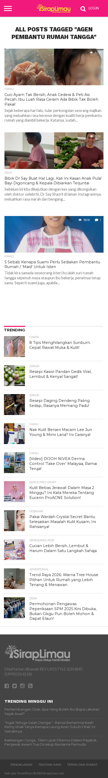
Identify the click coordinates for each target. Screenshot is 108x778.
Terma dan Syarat (82, 764)
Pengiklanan (21, 764)
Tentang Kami (49, 764)
